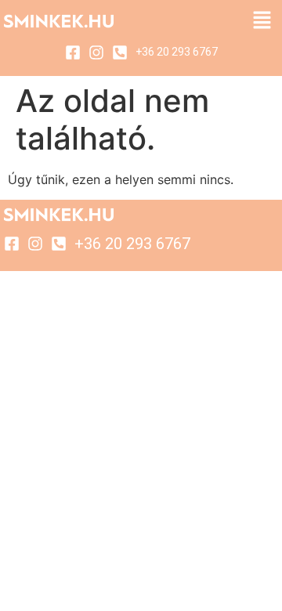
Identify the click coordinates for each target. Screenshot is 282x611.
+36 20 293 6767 (177, 51)
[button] (262, 21)
